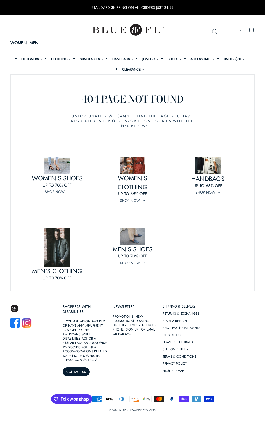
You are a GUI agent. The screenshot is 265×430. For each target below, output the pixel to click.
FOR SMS (124, 333)
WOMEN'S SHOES (57, 178)
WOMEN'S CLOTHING (132, 182)
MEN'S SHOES (132, 249)
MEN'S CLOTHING (57, 270)
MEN (34, 43)
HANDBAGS (207, 178)
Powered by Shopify (143, 410)
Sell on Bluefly (175, 349)
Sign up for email (140, 329)
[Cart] (251, 30)
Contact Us (172, 335)
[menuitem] (31, 59)
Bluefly (123, 410)
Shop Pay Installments (181, 328)
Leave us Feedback (178, 342)
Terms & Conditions (179, 357)
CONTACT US (76, 371)
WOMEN (18, 43)
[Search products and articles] (214, 31)
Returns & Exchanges (181, 314)
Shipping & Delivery (179, 306)
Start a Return (175, 321)
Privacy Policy (175, 364)
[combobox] (191, 32)
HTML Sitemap (173, 371)
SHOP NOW (55, 191)
